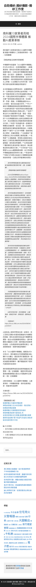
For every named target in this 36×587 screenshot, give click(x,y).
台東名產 (16, 521)
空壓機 (18, 566)
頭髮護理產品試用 (24, 549)
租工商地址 (26, 537)
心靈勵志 (20, 524)
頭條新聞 (16, 546)
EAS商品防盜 (7, 512)
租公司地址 (11, 537)
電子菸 (11, 547)
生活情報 (8, 426)
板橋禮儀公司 (12, 528)
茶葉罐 (21, 568)
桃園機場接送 (22, 528)
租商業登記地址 (18, 537)
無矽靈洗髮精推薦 (23, 531)
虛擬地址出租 (13, 543)
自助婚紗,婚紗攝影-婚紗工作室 (18, 7)
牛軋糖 (9, 533)
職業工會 (26, 539)
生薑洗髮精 (25, 534)
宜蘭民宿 (14, 524)
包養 (26, 517)
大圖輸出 (24, 520)
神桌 (7, 537)
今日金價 (15, 512)
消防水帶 (8, 531)
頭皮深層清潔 (23, 546)
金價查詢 (21, 543)
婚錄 (10, 524)
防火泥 (25, 543)
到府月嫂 (21, 517)
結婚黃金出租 (18, 539)
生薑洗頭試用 (17, 534)
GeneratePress (19, 584)
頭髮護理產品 (14, 549)
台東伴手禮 (10, 521)
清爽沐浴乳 (14, 531)
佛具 (17, 517)
